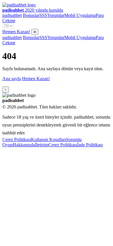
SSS (43, 15)
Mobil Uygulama (80, 15)
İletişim (41, 144)
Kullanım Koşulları (48, 139)
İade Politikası (90, 144)
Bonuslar (31, 15)
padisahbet (12, 15)
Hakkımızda (24, 144)
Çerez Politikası (16, 139)
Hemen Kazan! (16, 31)
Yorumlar (55, 15)
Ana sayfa (11, 78)
